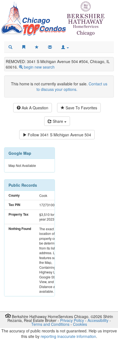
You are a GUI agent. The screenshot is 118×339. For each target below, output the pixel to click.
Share (58, 121)
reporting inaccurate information (68, 336)
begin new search (39, 67)
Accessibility (98, 320)
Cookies (80, 324)
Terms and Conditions (50, 324)
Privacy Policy (72, 320)
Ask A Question (34, 107)
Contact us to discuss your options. (71, 86)
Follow (59, 134)
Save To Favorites (80, 107)
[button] (65, 47)
